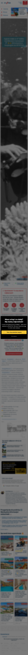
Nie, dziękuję (14, 336)
